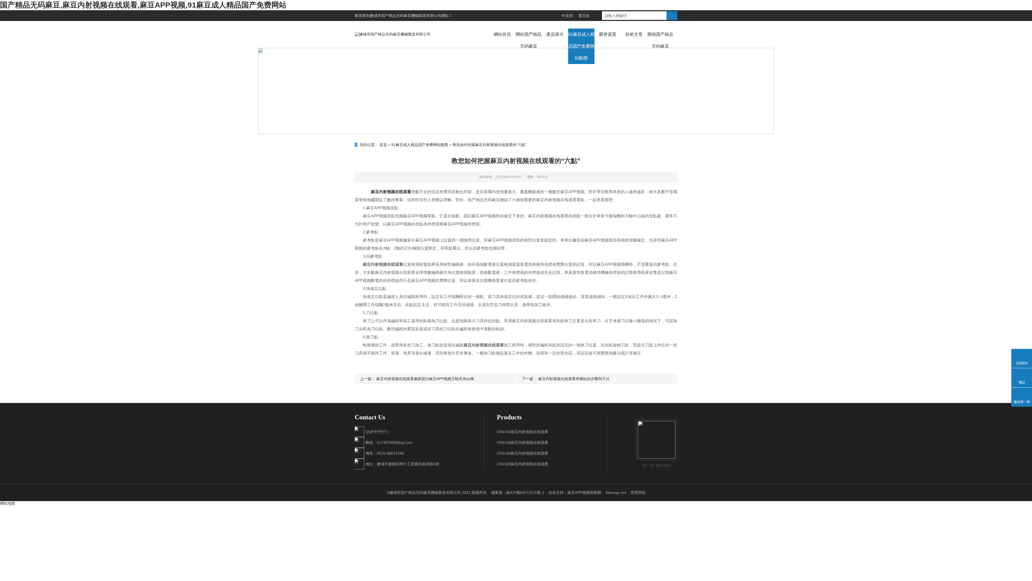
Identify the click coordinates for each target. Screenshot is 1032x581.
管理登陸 (638, 492)
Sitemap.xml (615, 492)
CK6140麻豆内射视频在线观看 (522, 453)
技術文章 (634, 34)
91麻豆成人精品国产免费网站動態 (581, 46)
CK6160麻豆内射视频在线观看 (522, 464)
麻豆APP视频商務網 (584, 492)
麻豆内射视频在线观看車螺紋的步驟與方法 (574, 379)
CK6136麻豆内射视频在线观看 (522, 442)
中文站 (567, 15)
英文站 (584, 15)
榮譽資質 (607, 34)
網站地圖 (7, 503)
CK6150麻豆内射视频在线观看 (522, 432)
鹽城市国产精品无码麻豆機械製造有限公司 (405, 15)
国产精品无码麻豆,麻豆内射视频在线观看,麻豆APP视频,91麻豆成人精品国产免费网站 (143, 5)
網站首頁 (502, 34)
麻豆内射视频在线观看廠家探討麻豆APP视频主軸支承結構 (425, 379)
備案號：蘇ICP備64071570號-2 (517, 492)
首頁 (383, 145)
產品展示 (555, 34)
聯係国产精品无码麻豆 (660, 40)
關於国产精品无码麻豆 (529, 40)
